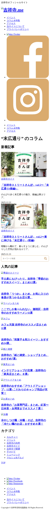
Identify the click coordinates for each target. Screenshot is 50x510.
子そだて (11, 452)
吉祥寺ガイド (7, 179)
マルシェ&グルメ (15, 457)
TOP (3, 462)
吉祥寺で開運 (13, 449)
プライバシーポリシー (18, 29)
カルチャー (12, 437)
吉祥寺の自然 (13, 443)
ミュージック (13, 454)
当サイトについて (15, 26)
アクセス (11, 23)
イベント (11, 17)
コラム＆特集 (13, 20)
